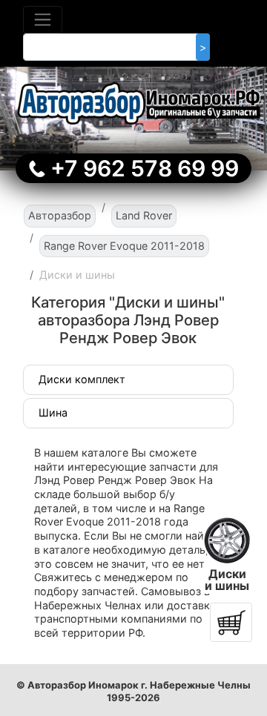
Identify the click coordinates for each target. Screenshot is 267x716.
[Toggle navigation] (42, 19)
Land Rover (144, 215)
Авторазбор (59, 215)
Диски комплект (82, 379)
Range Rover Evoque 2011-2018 (124, 245)
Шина (53, 412)
